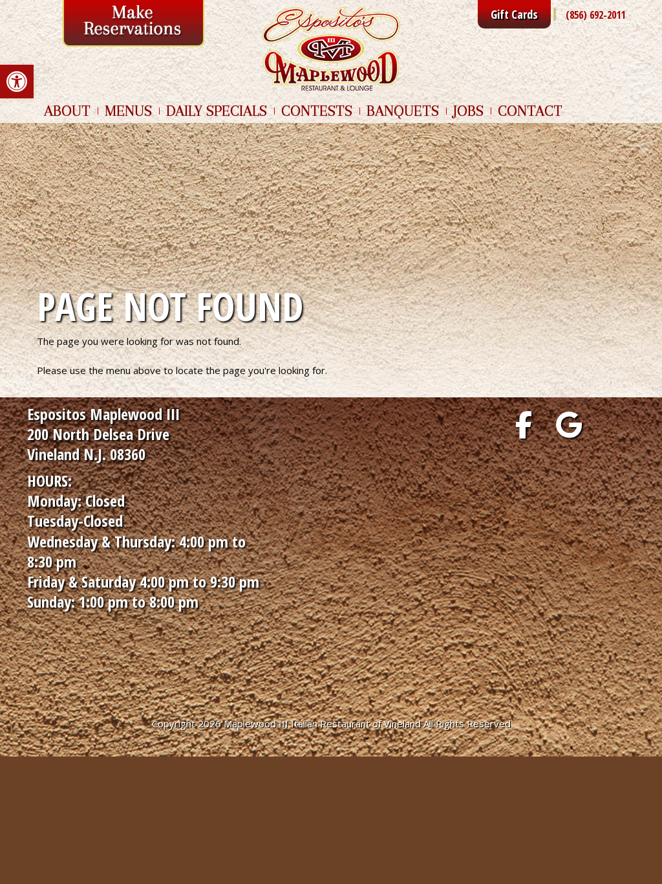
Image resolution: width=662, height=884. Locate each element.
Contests (316, 110)
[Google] (569, 424)
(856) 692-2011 (595, 15)
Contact (530, 110)
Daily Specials (216, 110)
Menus (128, 110)
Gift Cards (514, 14)
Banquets (403, 110)
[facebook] (523, 424)
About (67, 110)
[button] (17, 81)
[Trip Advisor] (614, 424)
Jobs (468, 110)
